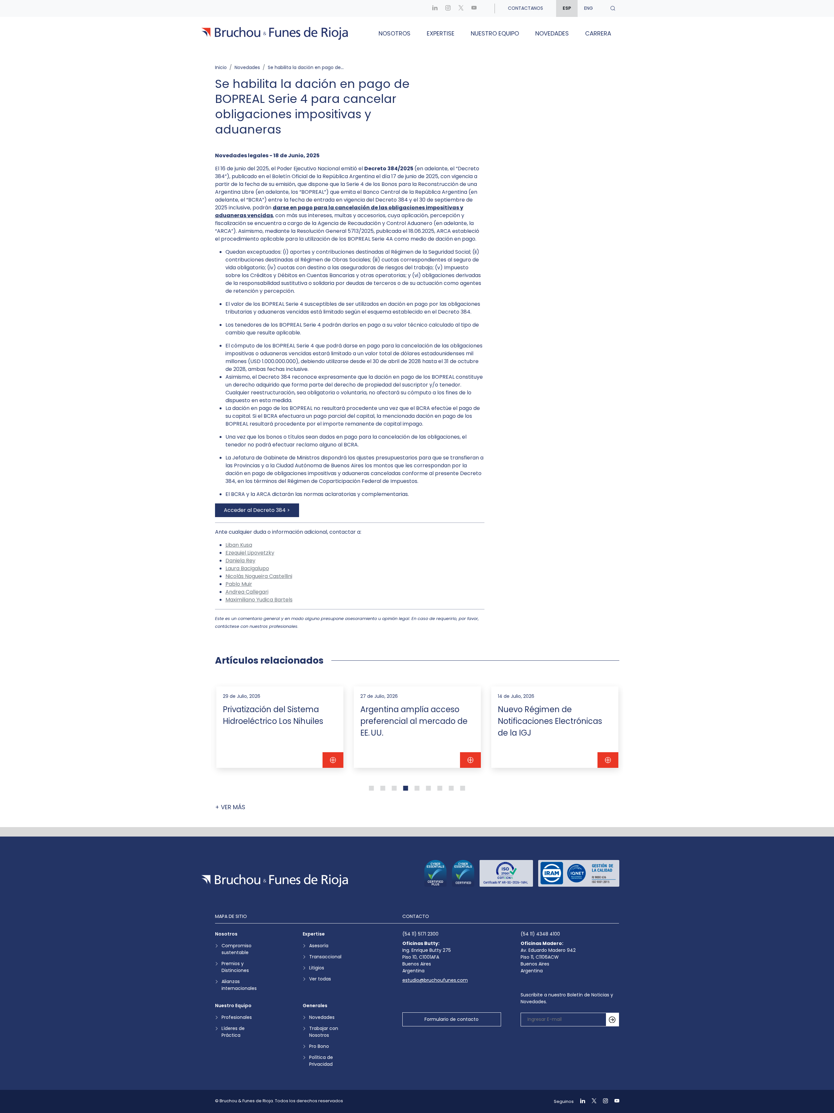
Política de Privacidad (321, 1060)
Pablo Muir (238, 584)
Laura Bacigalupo (247, 568)
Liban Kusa (238, 545)
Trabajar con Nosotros (323, 1031)
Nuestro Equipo (495, 33)
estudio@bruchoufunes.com (435, 980)
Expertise (440, 33)
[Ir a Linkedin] (435, 8)
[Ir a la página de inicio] (274, 880)
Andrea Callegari (246, 592)
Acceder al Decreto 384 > (257, 510)
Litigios (316, 968)
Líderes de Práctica (233, 1031)
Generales (315, 1005)
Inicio (221, 67)
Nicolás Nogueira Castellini (258, 576)
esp (567, 8)
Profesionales (237, 1017)
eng (588, 8)
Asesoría (318, 945)
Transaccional (325, 956)
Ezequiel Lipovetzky (249, 552)
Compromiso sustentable (237, 949)
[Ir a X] (461, 8)
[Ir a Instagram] (448, 8)
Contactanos (525, 8)
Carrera (598, 33)
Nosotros (394, 33)
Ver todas (320, 979)
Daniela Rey (240, 560)
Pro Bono (319, 1046)
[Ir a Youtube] (474, 8)
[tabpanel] (280, 727)
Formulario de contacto (451, 1019)
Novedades (552, 33)
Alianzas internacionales (239, 985)
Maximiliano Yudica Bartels (259, 599)
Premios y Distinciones (235, 967)
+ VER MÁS (230, 807)
